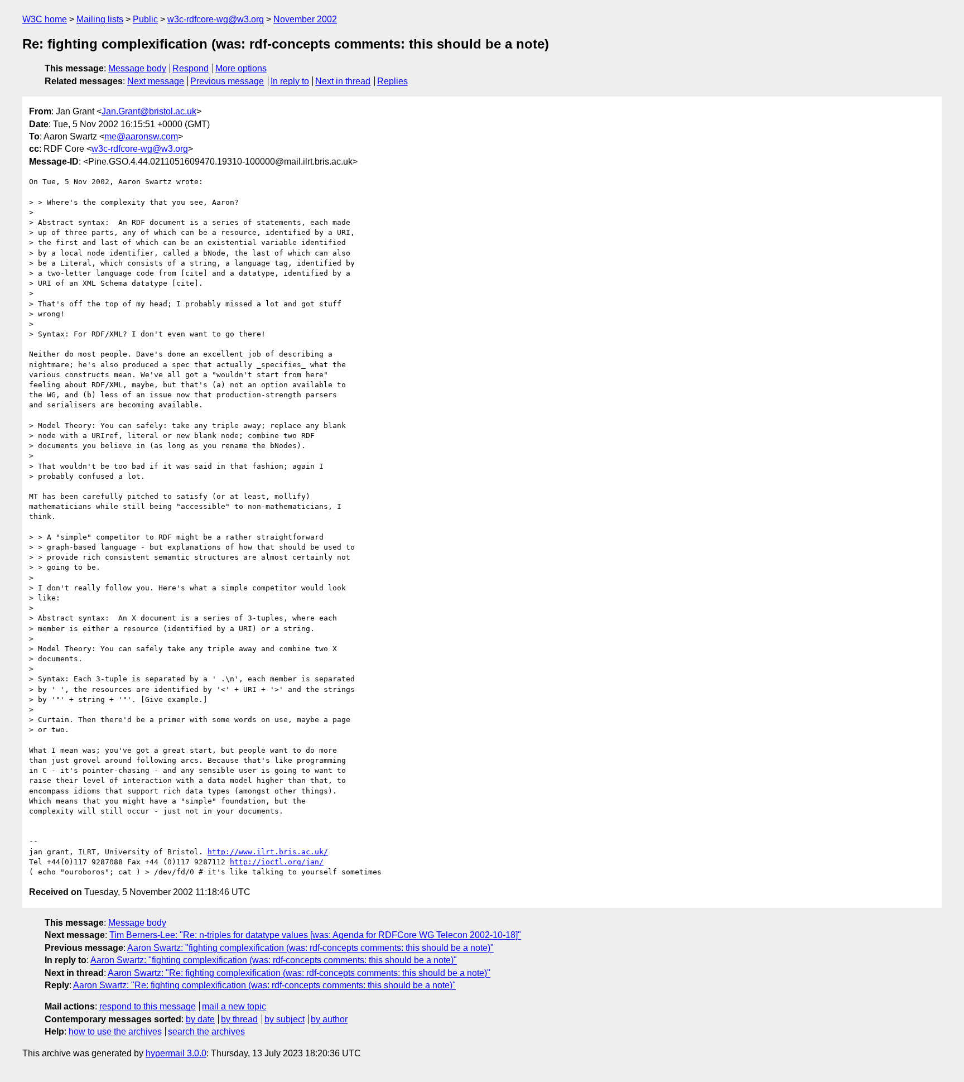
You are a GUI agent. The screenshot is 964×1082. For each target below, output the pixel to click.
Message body (137, 68)
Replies (392, 81)
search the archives (206, 1031)
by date (200, 1019)
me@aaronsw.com (141, 136)
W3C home (44, 19)
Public (145, 19)
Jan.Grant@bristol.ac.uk (149, 111)
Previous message (227, 81)
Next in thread (342, 81)
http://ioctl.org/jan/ (277, 862)
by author (329, 1019)
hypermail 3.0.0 (176, 1053)
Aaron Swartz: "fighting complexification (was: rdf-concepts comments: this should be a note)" (310, 948)
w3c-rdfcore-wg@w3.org (215, 19)
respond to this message (147, 1006)
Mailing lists (99, 19)
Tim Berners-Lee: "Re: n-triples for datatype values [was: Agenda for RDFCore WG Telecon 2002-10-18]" (315, 935)
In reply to (290, 81)
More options (241, 68)
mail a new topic (234, 1006)
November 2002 (305, 19)
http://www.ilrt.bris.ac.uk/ (268, 852)
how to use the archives (115, 1031)
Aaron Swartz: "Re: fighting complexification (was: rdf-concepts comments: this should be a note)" (299, 973)
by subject (284, 1019)
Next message (155, 81)
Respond (190, 68)
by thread (239, 1019)
